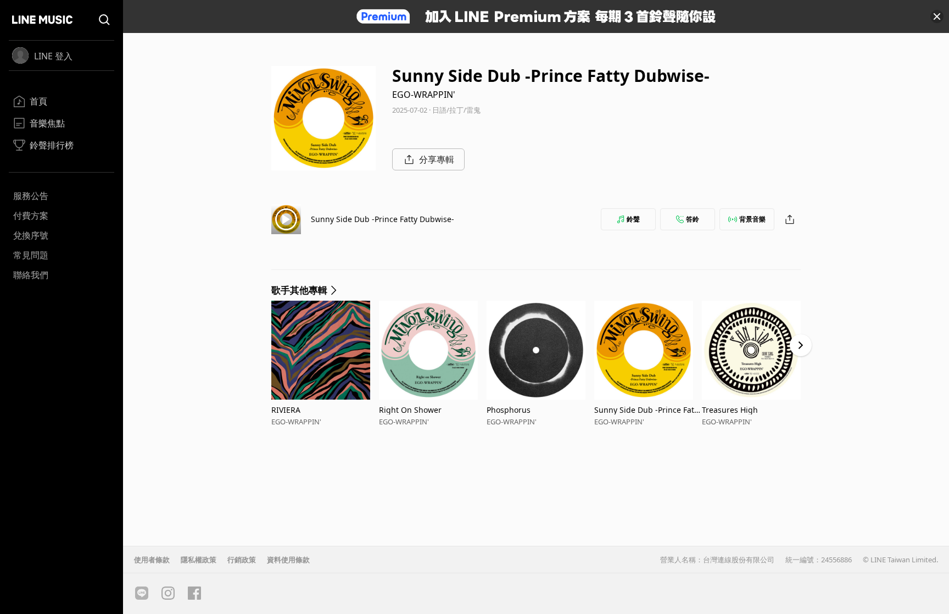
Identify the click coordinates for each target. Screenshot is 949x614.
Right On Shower (410, 409)
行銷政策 (241, 559)
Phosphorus (509, 409)
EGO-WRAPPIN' (423, 94)
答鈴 (692, 219)
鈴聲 (633, 219)
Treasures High (730, 409)
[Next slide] (801, 345)
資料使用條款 (288, 559)
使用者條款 (152, 559)
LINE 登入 (53, 56)
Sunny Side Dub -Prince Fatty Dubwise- (382, 219)
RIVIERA (285, 409)
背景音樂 (752, 219)
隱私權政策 (198, 559)
